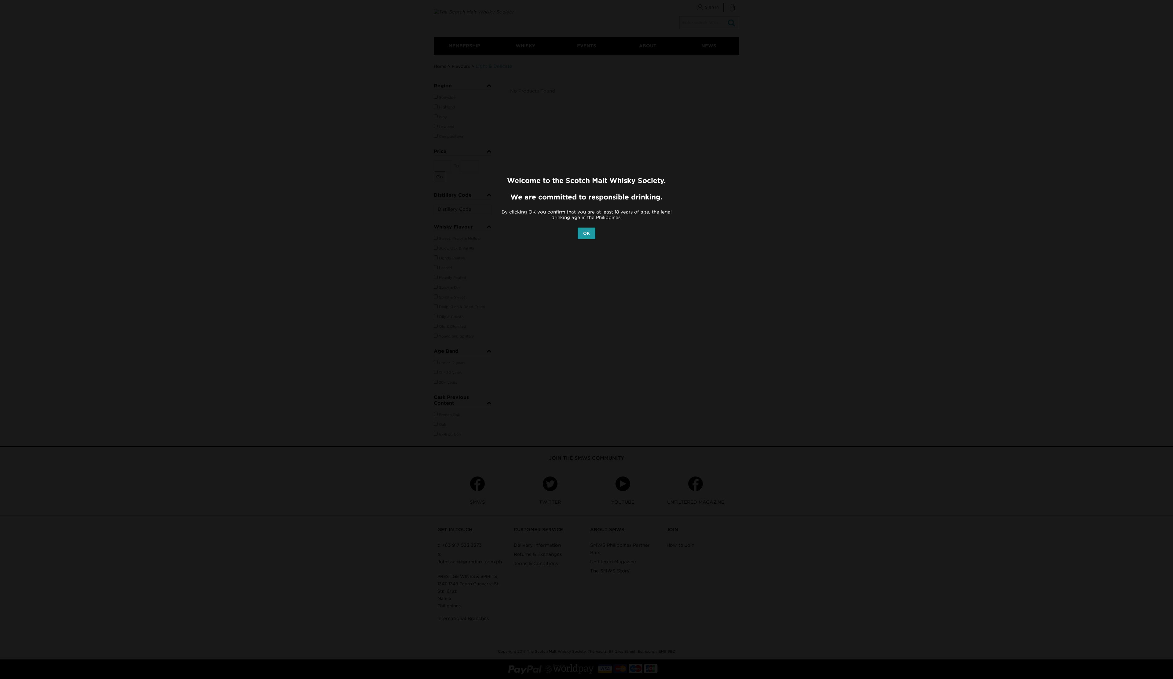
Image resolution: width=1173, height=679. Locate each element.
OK (586, 233)
